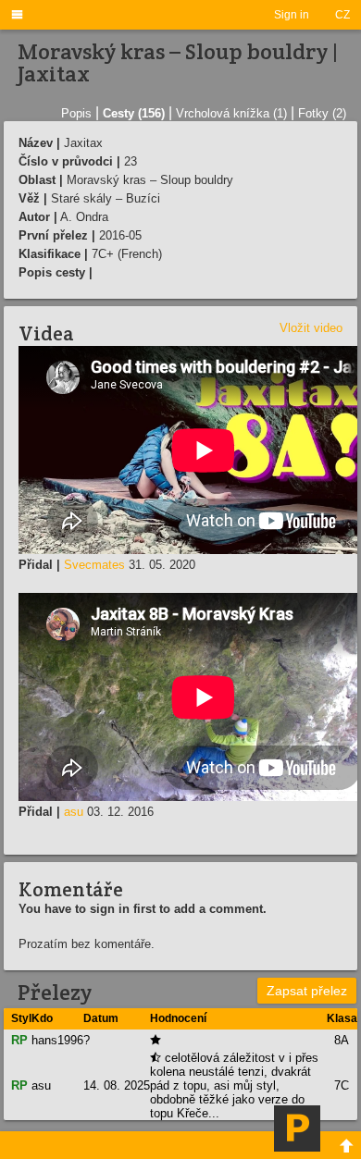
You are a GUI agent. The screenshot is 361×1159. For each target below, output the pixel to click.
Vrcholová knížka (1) (231, 113)
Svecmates (94, 565)
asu (73, 812)
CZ (342, 14)
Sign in (291, 14)
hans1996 (57, 1040)
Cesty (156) (134, 113)
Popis (76, 113)
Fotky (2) (322, 113)
